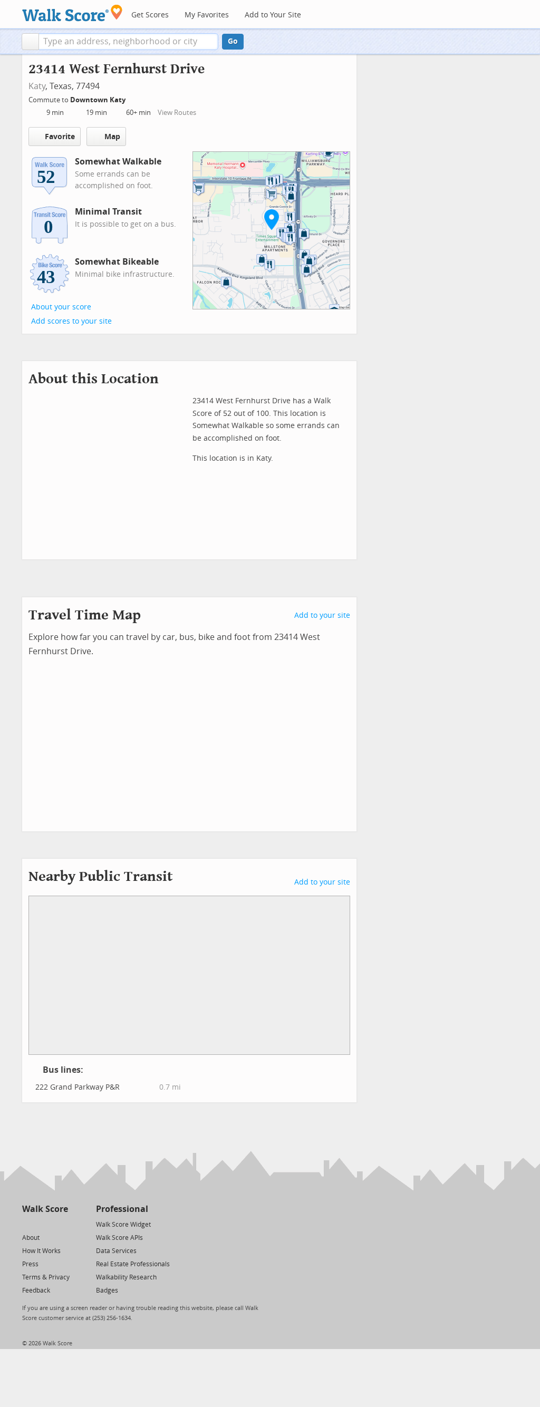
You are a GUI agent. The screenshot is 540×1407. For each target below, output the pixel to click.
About (31, 1237)
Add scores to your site (71, 321)
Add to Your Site (273, 15)
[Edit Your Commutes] (132, 98)
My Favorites (207, 15)
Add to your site (322, 615)
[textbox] (128, 41)
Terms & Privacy (46, 1277)
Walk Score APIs (119, 1237)
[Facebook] (44, 1224)
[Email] (61, 1224)
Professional (122, 1209)
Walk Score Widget (123, 1224)
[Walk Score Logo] (72, 13)
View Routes (177, 113)
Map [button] (112, 136)
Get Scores (150, 15)
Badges (107, 1290)
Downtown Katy (98, 100)
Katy (36, 86)
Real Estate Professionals (133, 1264)
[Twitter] (28, 1224)
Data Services (116, 1251)
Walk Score (45, 1209)
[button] (30, 41)
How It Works (41, 1251)
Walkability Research (126, 1277)
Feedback (36, 1290)
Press (30, 1264)
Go (233, 41)
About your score (61, 307)
